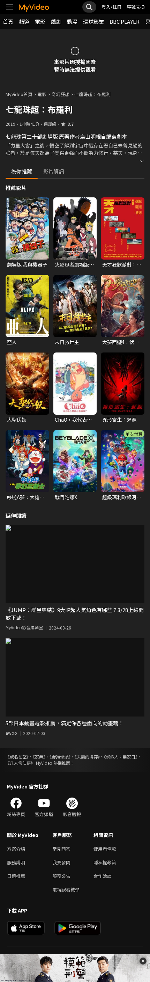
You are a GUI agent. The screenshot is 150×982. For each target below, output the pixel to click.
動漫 (72, 21)
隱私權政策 (104, 862)
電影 (40, 21)
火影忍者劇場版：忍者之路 (74, 264)
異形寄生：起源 (119, 419)
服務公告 (61, 876)
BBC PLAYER (125, 21)
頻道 (24, 21)
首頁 (8, 21)
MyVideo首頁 (19, 94)
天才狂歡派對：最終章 (121, 264)
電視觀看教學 (66, 889)
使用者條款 (104, 848)
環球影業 (93, 21)
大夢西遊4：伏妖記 (120, 342)
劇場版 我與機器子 (27, 264)
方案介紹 (16, 848)
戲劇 (56, 21)
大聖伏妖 (17, 419)
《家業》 (39, 756)
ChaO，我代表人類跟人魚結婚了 (73, 419)
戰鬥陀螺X (66, 497)
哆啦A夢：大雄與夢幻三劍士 (25, 497)
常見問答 (61, 848)
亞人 (12, 342)
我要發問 (61, 862)
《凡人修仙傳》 (20, 763)
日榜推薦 (16, 876)
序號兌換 (136, 6)
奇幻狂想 (60, 94)
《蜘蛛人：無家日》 (120, 756)
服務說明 (16, 862)
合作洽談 (102, 876)
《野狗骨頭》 (60, 756)
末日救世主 (67, 342)
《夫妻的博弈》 (87, 756)
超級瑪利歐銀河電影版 (121, 497)
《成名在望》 (17, 756)
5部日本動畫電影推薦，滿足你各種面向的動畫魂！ (64, 723)
